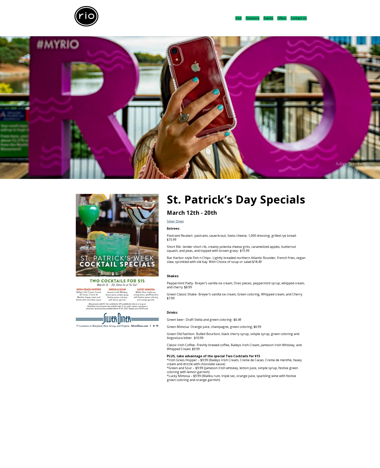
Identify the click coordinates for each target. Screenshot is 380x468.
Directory (252, 18)
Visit (238, 18)
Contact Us (299, 18)
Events (268, 18)
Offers (282, 18)
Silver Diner (175, 221)
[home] (86, 18)
